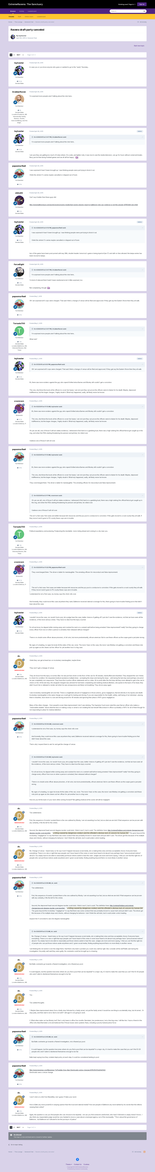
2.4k (20, 283)
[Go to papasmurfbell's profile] (19, 173)
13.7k (20, 419)
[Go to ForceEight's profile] (19, 272)
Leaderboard (41, 16)
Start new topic (139, 46)
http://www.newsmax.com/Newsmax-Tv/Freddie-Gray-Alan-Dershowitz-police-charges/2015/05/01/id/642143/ (68, 1070)
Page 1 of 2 (31, 55)
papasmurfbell (19, 166)
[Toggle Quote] (33, 137)
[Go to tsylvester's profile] (13, 37)
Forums (11, 16)
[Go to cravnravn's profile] (19, 408)
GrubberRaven (19, 92)
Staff (19, 16)
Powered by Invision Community (77, 1169)
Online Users (29, 16)
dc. (19, 656)
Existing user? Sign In (126, 4)
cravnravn (19, 401)
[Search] (144, 11)
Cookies (86, 1164)
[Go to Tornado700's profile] (19, 331)
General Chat (32, 38)
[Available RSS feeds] (144, 1151)
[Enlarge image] (76, 157)
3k (20, 110)
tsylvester (22, 36)
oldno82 (19, 193)
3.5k (20, 674)
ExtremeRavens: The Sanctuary (25, 4)
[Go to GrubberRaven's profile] (19, 99)
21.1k (20, 184)
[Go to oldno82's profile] (19, 200)
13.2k (20, 81)
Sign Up (141, 4)
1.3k (20, 342)
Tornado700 (19, 323)
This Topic (135, 11)
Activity (21, 11)
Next (18, 55)
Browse (13, 11)
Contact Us (78, 1164)
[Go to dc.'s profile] (19, 663)
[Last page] (23, 55)
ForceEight (19, 264)
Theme (68, 1164)
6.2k (20, 211)
